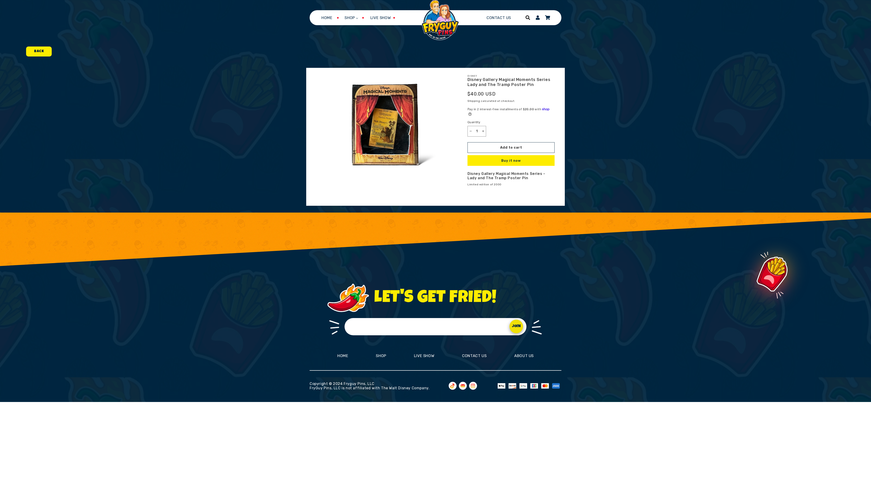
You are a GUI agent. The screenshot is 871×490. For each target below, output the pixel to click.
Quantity (473, 122)
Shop (381, 355)
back (39, 51)
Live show (424, 355)
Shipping (473, 101)
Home (342, 355)
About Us (524, 355)
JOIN (516, 326)
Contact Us (474, 355)
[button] (528, 18)
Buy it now (511, 161)
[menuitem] (327, 17)
